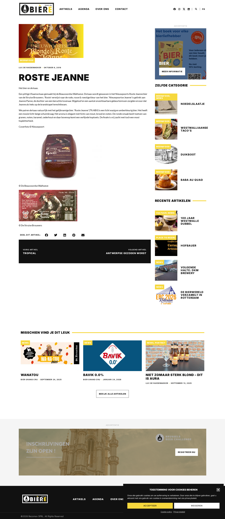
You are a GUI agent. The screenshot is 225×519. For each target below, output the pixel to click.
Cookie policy (166, 512)
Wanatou (29, 375)
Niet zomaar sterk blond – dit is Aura (174, 376)
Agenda (83, 9)
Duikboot (188, 154)
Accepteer (150, 505)
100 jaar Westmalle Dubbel (190, 221)
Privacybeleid (179, 512)
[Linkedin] (189, 9)
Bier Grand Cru (29, 379)
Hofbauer (188, 245)
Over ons (102, 9)
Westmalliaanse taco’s (194, 129)
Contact (121, 9)
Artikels (65, 9)
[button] (218, 489)
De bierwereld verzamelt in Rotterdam (192, 295)
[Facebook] (174, 9)
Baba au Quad (192, 179)
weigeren (196, 505)
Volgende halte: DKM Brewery (190, 270)
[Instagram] (179, 9)
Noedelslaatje (193, 103)
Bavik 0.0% (93, 375)
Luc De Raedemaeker (30, 67)
